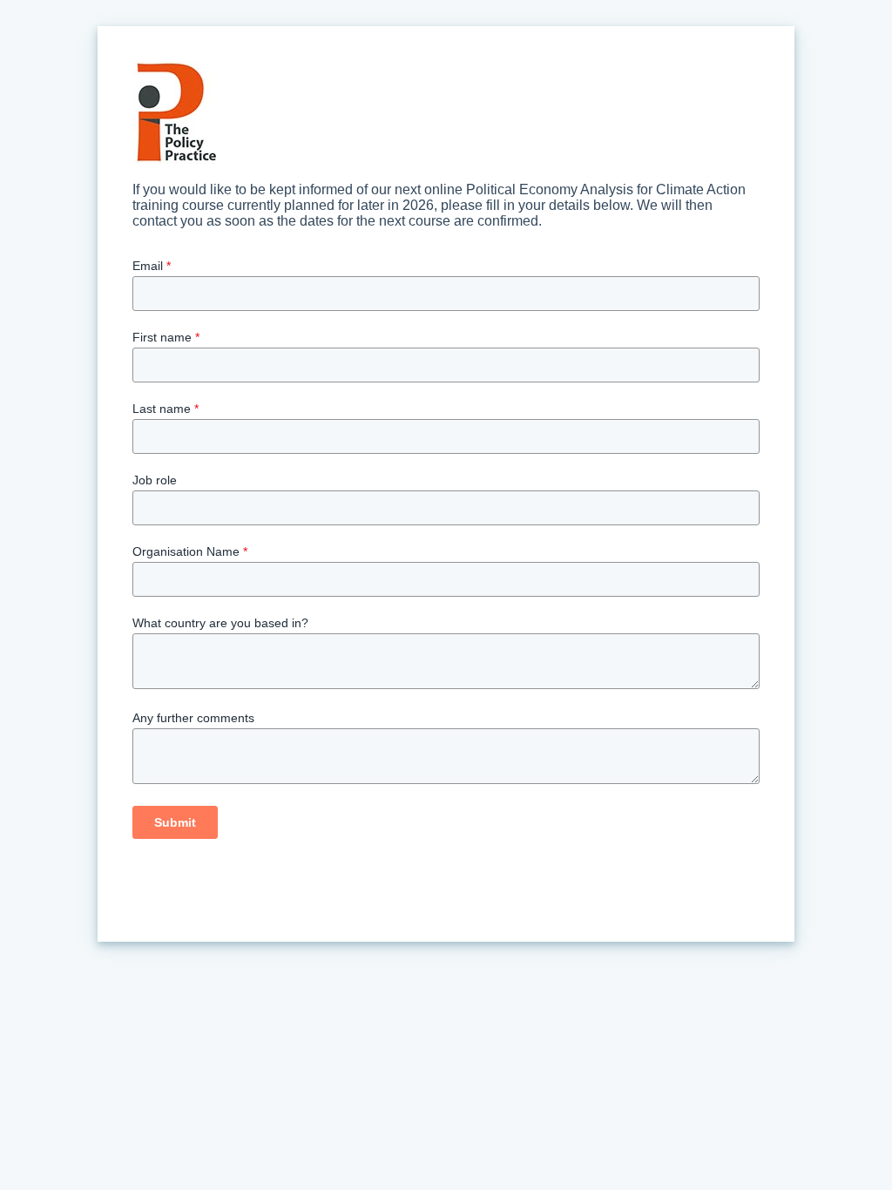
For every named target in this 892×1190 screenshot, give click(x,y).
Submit (175, 822)
